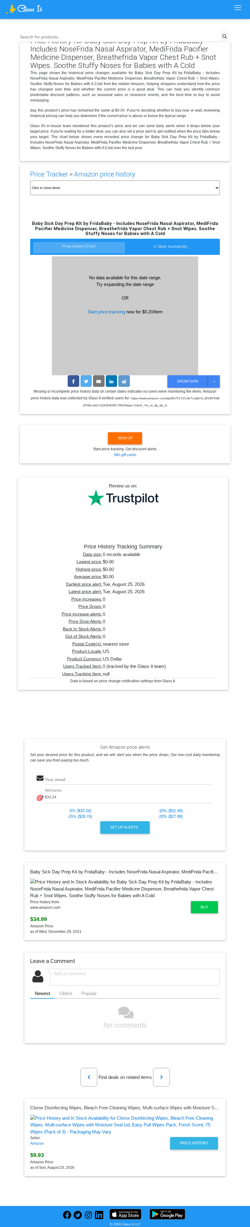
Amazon (37, 1143)
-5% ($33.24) (80, 810)
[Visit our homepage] (35, 8)
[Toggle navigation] (237, 7)
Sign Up (125, 438)
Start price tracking (106, 311)
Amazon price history (104, 174)
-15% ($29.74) (79, 816)
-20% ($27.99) (170, 816)
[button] (88, 1077)
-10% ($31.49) (170, 810)
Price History (194, 1143)
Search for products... (41, 37)
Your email (55, 779)
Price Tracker (49, 174)
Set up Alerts (124, 827)
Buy (204, 907)
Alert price (53, 790)
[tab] (79, 248)
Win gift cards (125, 455)
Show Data (187, 381)
